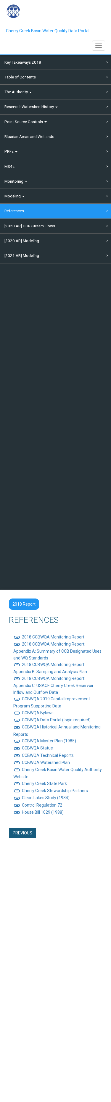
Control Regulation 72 (37, 805)
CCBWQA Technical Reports (43, 755)
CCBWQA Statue (33, 748)
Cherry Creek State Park (40, 783)
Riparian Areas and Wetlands (29, 136)
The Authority (16, 91)
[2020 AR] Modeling (21, 240)
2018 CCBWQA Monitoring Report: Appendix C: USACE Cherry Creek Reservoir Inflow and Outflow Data (53, 685)
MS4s (9, 166)
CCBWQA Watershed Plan (41, 762)
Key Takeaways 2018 (22, 62)
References (14, 210)
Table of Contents (20, 77)
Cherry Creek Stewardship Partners (50, 790)
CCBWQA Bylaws (33, 712)
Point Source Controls (24, 121)
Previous (22, 833)
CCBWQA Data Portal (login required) (52, 719)
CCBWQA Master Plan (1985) (44, 741)
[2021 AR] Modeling (21, 255)
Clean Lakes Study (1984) (41, 797)
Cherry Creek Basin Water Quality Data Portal (47, 30)
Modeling (13, 196)
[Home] (13, 11)
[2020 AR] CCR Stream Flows (29, 225)
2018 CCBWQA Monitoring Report (48, 637)
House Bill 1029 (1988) (38, 812)
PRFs (9, 151)
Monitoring (14, 181)
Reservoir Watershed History (29, 106)
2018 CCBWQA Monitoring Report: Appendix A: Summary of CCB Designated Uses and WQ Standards (57, 651)
